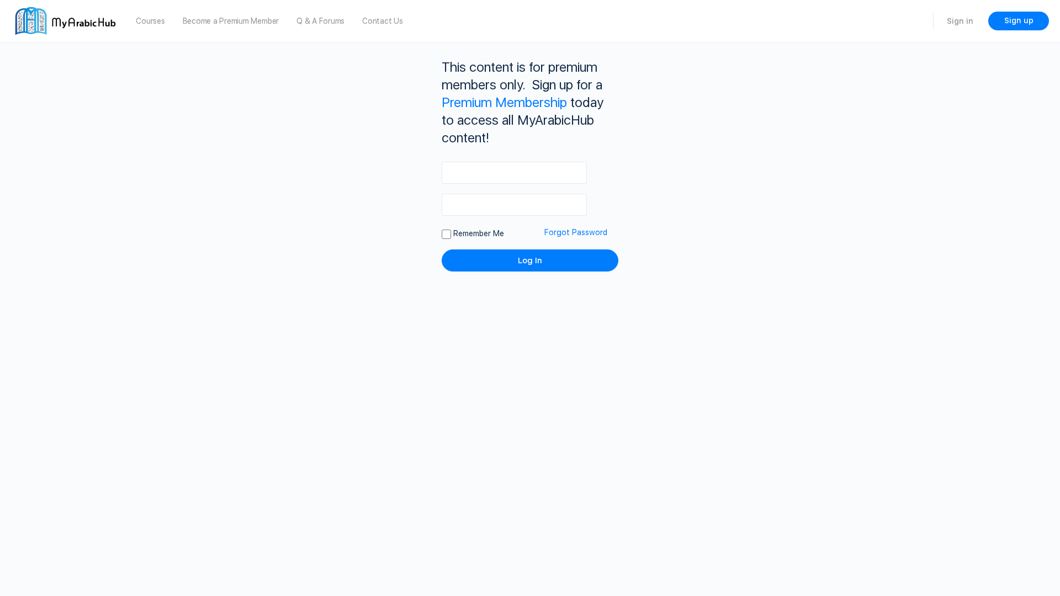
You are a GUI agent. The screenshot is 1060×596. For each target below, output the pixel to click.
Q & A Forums (320, 21)
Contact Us (382, 21)
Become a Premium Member (231, 21)
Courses (150, 21)
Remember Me (477, 233)
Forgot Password (575, 232)
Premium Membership (504, 102)
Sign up (1019, 20)
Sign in (960, 21)
